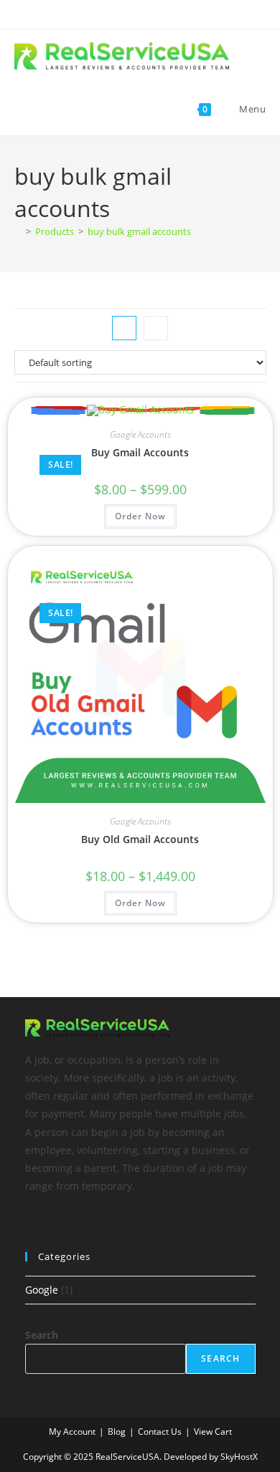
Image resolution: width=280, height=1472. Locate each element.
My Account (72, 1431)
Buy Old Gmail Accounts (140, 839)
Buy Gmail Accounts (140, 452)
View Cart (213, 1431)
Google (41, 1290)
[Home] (18, 231)
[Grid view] (124, 328)
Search (41, 1335)
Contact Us (160, 1431)
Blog (117, 1431)
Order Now (140, 516)
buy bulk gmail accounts (139, 231)
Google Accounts (140, 434)
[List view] (156, 328)
